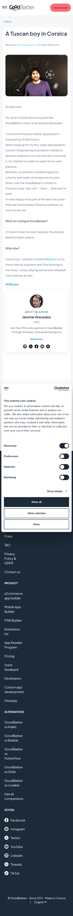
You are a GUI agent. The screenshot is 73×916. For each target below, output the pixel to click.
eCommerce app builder (13, 596)
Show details (54, 491)
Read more (36, 338)
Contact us (12, 572)
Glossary (10, 701)
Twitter (15, 838)
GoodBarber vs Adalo (13, 724)
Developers (12, 678)
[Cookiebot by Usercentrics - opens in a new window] (54, 389)
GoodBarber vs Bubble (13, 738)
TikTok (15, 873)
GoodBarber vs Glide (13, 769)
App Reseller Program (13, 645)
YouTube (17, 847)
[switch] (64, 456)
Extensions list (12, 631)
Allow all (36, 502)
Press (8, 536)
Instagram (18, 829)
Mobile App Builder (12, 609)
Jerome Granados (26, 45)
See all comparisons (13, 796)
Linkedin (17, 855)
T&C (7, 545)
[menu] (4, 7)
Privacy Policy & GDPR (10, 558)
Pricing (9, 656)
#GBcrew (12, 284)
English (39, 902)
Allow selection (37, 513)
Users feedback (11, 667)
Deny (36, 524)
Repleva (50, 259)
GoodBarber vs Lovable (13, 783)
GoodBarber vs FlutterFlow (13, 753)
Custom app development (14, 689)
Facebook (18, 820)
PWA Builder (13, 620)
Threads (16, 864)
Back (8, 21)
